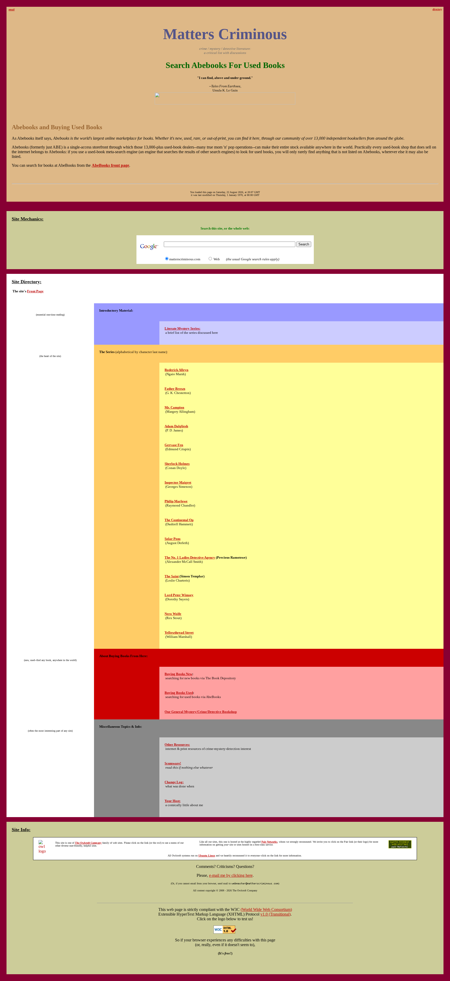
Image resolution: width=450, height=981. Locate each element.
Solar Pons (172, 539)
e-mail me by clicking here (231, 875)
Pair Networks (269, 841)
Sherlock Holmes (177, 464)
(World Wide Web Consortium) (266, 909)
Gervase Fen (174, 445)
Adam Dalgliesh (176, 426)
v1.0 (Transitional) (275, 914)
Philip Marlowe (176, 501)
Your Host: (172, 801)
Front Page (35, 291)
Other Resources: (177, 744)
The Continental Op (179, 520)
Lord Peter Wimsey (179, 595)
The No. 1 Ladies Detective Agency (190, 557)
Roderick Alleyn (176, 370)
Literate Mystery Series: (182, 328)
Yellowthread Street (179, 632)
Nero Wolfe (173, 614)
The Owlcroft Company (88, 842)
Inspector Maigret (178, 482)
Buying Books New (178, 674)
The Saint (172, 576)
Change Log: (174, 782)
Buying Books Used (179, 693)
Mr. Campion (174, 407)
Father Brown (175, 389)
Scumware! (173, 763)
